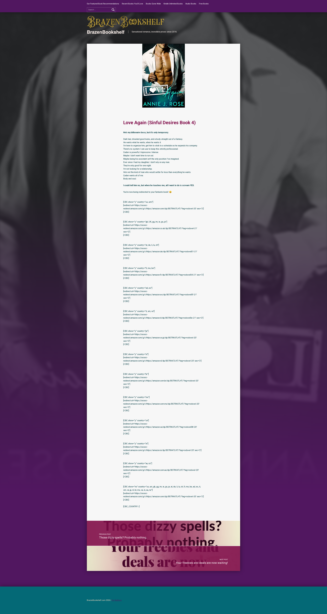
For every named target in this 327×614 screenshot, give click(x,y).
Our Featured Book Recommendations (103, 4)
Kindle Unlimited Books (173, 4)
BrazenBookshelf (105, 31)
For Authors (117, 600)
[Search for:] (101, 9)
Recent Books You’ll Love (132, 4)
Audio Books (190, 4)
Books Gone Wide (153, 4)
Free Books (204, 4)
